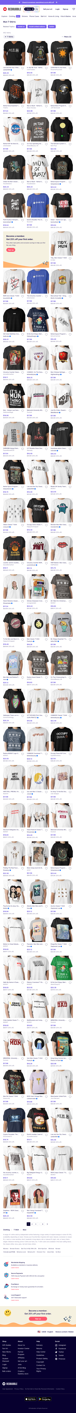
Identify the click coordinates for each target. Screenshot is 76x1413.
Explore (4, 16)
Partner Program (21, 1353)
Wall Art (44, 16)
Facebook (62, 1349)
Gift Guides (6, 1345)
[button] (38, 2)
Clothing (14, 16)
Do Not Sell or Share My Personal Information (39, 1389)
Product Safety (42, 1359)
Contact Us (40, 1365)
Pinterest (62, 1359)
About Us (21, 1345)
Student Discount (5, 1360)
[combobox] (31, 9)
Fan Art (5, 1348)
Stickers (25, 16)
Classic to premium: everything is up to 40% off (38, 2)
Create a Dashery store (23, 1372)
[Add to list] (22, 68)
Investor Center (23, 1348)
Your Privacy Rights (41, 1370)
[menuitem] (4, 16)
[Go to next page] (47, 1224)
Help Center (40, 1352)
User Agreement (7, 1389)
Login (4, 1364)
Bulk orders (6, 1371)
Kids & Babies (66, 16)
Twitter (61, 1352)
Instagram (62, 1345)
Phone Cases (34, 16)
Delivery (39, 1345)
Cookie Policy (60, 1389)
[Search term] (36, 9)
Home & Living (53, 16)
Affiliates (21, 1358)
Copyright (40, 1362)
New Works (6, 1352)
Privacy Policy (19, 1389)
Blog (4, 1355)
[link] (21, 26)
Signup (5, 1368)
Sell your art (22, 1361)
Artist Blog (22, 1368)
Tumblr (61, 1355)
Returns (39, 1348)
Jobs (19, 1364)
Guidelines (40, 1355)
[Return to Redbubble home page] (12, 9)
